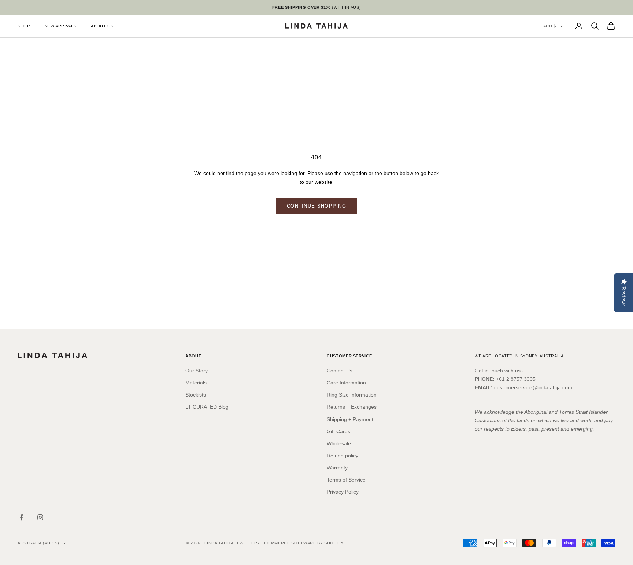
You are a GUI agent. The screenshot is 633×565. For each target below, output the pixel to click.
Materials (196, 383)
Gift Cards (338, 431)
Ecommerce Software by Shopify (303, 543)
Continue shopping (316, 206)
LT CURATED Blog (207, 407)
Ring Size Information (352, 395)
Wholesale (339, 443)
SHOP (24, 26)
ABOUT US (102, 26)
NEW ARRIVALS (61, 26)
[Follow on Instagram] (40, 517)
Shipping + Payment (350, 419)
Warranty (337, 468)
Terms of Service (346, 480)
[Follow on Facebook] (21, 517)
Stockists (195, 395)
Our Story (196, 370)
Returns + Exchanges (352, 407)
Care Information (346, 383)
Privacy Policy (343, 492)
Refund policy (342, 455)
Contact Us (339, 370)
